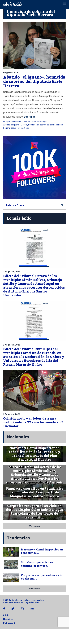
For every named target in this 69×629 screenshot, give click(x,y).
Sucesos (26, 122)
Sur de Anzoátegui (39, 122)
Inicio (6, 615)
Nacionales (16, 122)
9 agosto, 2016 (10, 72)
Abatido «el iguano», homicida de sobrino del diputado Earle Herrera (34, 81)
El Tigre (6, 122)
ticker (26, 128)
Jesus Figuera (17, 128)
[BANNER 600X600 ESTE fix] (34, 167)
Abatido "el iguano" (11, 125)
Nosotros (8, 619)
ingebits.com (32, 602)
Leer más (29, 116)
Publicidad (9, 623)
